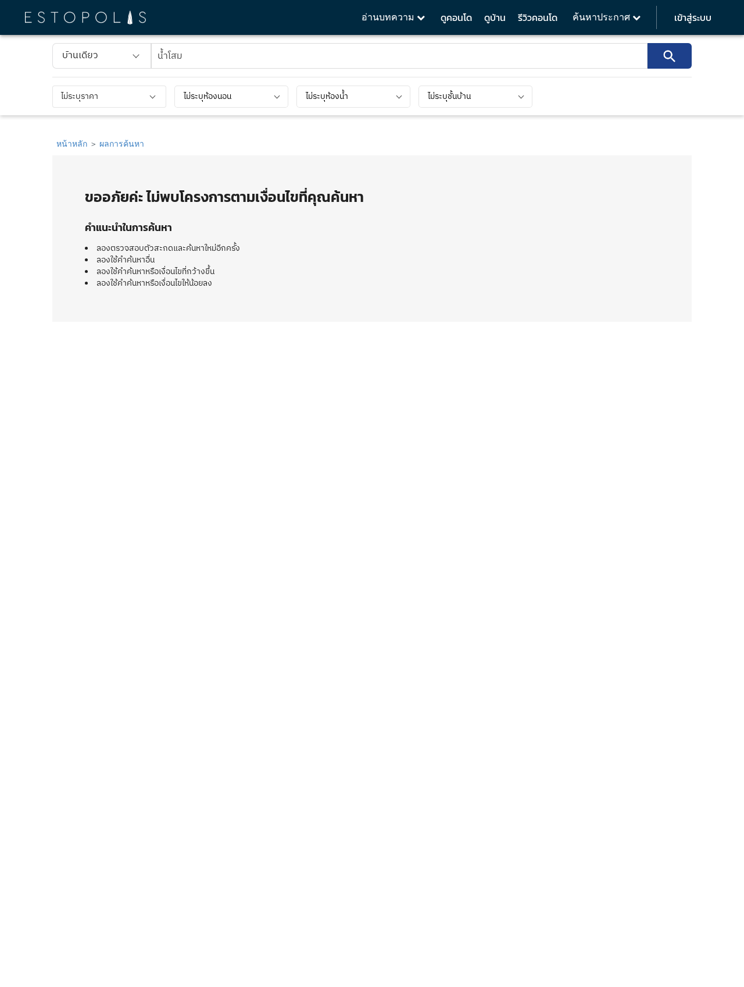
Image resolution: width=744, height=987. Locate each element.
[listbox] (101, 56)
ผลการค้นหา (121, 143)
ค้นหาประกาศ (602, 17)
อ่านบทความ (389, 17)
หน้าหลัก (71, 143)
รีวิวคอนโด (537, 17)
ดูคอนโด (456, 17)
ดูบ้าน (495, 17)
